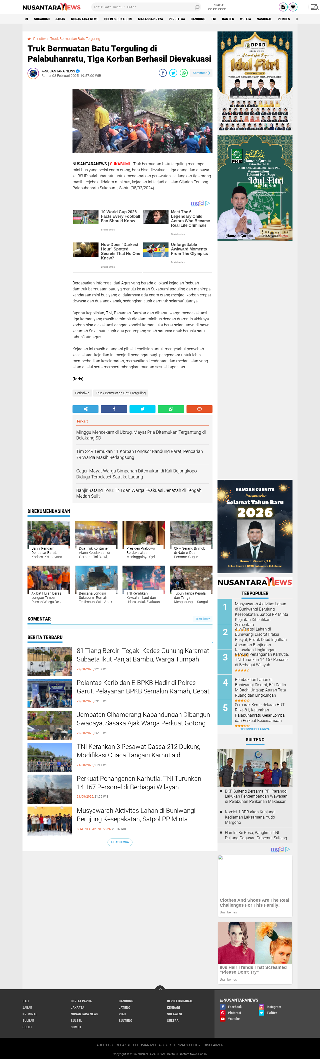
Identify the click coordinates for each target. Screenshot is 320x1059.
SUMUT (76, 1027)
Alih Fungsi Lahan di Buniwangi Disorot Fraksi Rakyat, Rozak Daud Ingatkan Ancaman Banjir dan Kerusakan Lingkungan (261, 639)
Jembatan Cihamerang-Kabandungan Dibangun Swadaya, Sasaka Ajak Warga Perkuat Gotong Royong (143, 723)
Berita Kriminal (180, 1001)
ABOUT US (104, 1045)
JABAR (60, 19)
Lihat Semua (120, 842)
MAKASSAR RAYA (150, 19)
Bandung (198, 19)
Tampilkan (202, 619)
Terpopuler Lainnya (255, 729)
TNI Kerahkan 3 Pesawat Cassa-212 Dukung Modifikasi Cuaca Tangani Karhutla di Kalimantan (138, 755)
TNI (213, 19)
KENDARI (173, 1008)
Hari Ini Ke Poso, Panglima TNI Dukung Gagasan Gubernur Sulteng (256, 835)
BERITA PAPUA (81, 1001)
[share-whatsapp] (184, 73)
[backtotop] (160, 990)
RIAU (122, 1014)
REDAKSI (123, 1045)
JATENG (124, 1008)
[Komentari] (199, 409)
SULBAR (28, 1021)
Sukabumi (42, 19)
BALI (25, 1001)
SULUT (27, 1027)
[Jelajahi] (314, 6)
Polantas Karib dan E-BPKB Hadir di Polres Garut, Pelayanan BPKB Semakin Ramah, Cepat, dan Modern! (143, 691)
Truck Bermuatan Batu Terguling (75, 39)
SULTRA (172, 1021)
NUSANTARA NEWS (84, 19)
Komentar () (201, 73)
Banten (228, 19)
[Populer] (293, 7)
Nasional (264, 19)
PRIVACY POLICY (187, 1045)
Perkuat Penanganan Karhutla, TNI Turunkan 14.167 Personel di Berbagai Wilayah (139, 783)
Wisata (245, 19)
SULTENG (125, 1021)
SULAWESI (174, 1014)
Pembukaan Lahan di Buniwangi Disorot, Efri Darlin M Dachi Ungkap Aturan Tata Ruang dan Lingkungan (260, 687)
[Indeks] (283, 7)
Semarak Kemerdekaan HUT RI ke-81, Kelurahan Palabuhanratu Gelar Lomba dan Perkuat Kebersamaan (260, 712)
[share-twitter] (173, 73)
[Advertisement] (48, 158)
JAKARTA (77, 1008)
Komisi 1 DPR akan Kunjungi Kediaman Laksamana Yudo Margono (250, 817)
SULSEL (76, 1021)
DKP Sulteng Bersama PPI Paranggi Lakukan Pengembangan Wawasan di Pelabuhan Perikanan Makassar (256, 796)
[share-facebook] (163, 73)
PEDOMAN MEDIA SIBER (152, 1045)
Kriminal (29, 1014)
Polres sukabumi (118, 19)
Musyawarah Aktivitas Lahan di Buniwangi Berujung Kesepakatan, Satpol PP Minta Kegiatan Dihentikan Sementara (136, 819)
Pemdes (284, 19)
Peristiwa (177, 19)
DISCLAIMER (214, 1045)
